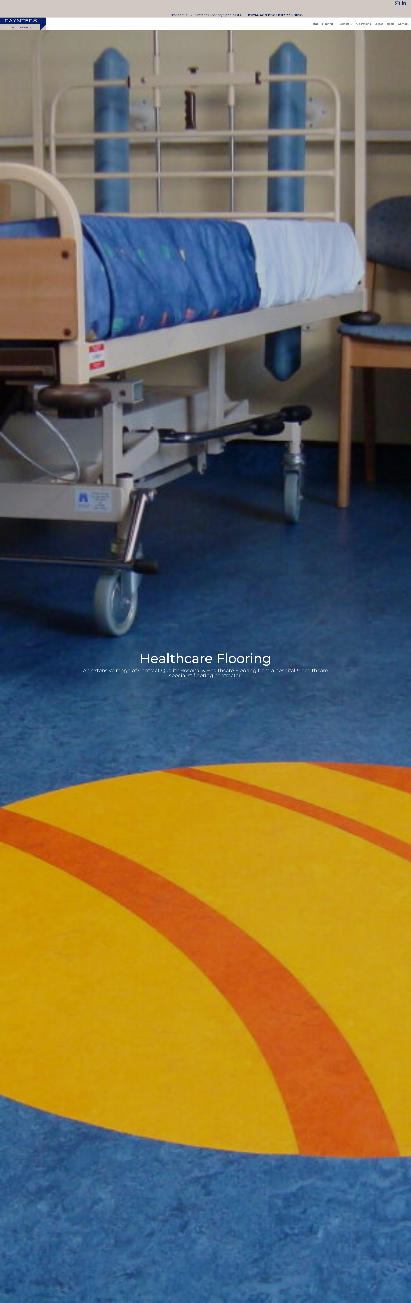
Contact (403, 23)
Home (314, 23)
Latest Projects (384, 23)
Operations (363, 23)
